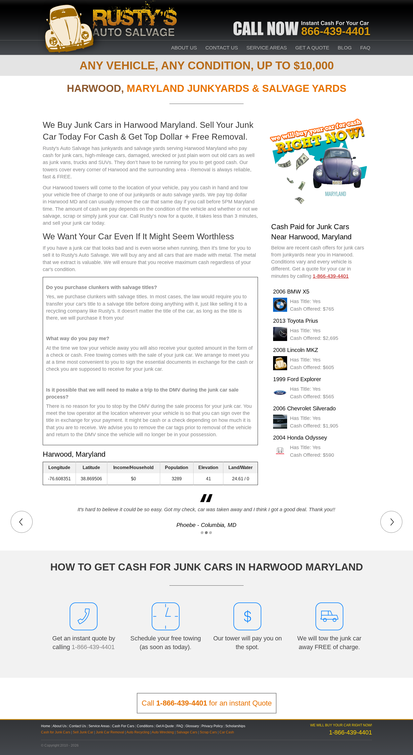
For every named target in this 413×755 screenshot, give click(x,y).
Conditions (145, 726)
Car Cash (226, 732)
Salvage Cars (186, 732)
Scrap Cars (208, 732)
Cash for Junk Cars (55, 732)
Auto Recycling (137, 732)
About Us (184, 48)
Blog (345, 48)
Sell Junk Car (83, 732)
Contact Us (221, 48)
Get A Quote (312, 48)
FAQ (365, 48)
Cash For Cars (123, 726)
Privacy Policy (212, 726)
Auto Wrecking (163, 732)
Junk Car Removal (110, 732)
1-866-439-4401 (93, 647)
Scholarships (235, 726)
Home (45, 726)
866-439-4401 (335, 31)
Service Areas (266, 48)
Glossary (192, 726)
